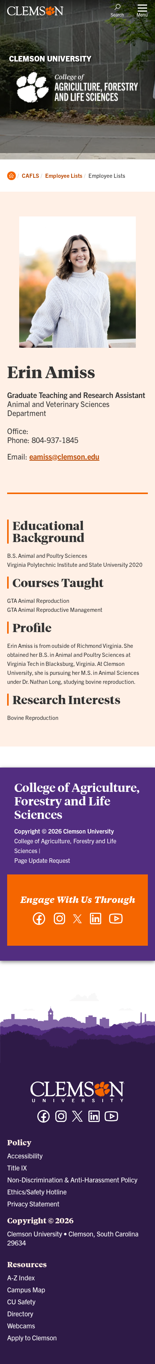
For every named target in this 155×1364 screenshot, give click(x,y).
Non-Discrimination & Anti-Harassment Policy (72, 1179)
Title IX (17, 1167)
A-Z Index (21, 1277)
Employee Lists (63, 175)
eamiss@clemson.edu (64, 456)
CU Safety (21, 1301)
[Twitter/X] (77, 1120)
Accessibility (25, 1155)
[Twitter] (77, 921)
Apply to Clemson (32, 1337)
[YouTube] (116, 922)
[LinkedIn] (95, 922)
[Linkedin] (94, 1119)
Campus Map (26, 1289)
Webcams (21, 1325)
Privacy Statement (33, 1203)
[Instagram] (59, 922)
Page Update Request (42, 860)
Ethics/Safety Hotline (37, 1191)
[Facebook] (39, 922)
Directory (20, 1313)
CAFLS (30, 175)
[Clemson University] (35, 13)
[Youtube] (111, 1119)
